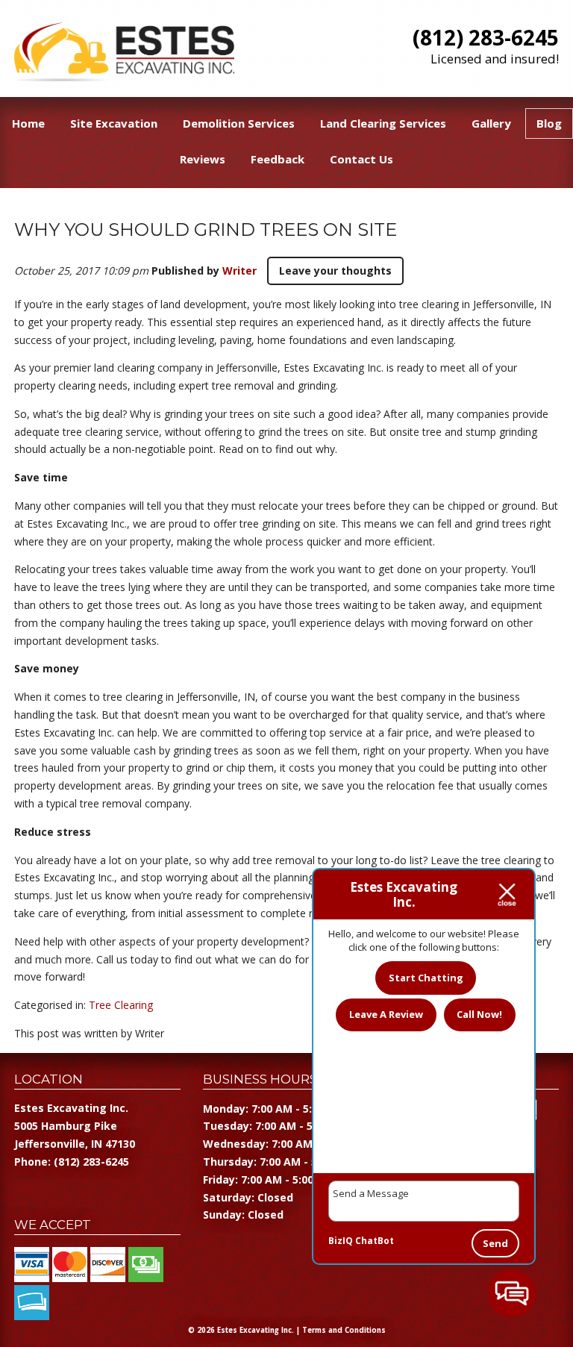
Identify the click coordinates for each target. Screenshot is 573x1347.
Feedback (277, 158)
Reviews (202, 158)
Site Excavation (113, 123)
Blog (549, 123)
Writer (239, 270)
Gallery (491, 123)
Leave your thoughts (335, 270)
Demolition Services (239, 123)
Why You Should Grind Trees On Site (205, 229)
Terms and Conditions (344, 1330)
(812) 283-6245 (486, 37)
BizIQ (340, 1240)
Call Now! (479, 1014)
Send (495, 1243)
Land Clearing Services (383, 123)
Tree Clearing (121, 1005)
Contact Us (361, 158)
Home (28, 123)
